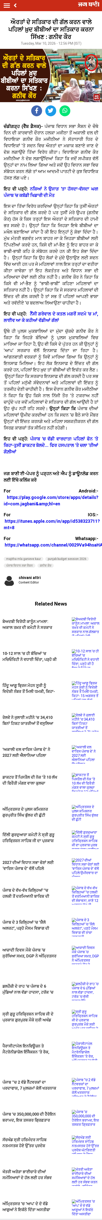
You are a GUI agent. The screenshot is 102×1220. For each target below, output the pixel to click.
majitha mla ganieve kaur (23, 559)
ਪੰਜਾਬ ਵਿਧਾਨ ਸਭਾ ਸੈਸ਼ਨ (19, 565)
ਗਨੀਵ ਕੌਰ (45, 565)
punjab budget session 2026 (67, 559)
